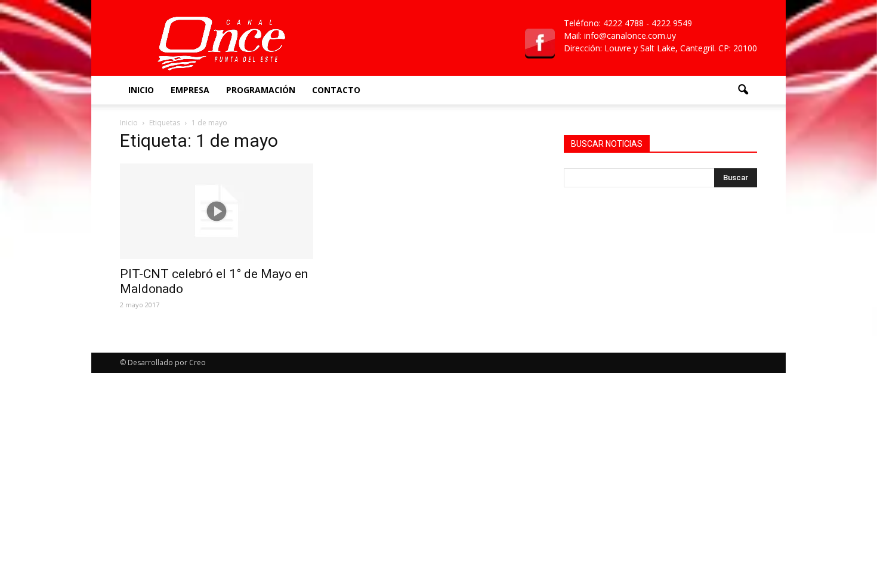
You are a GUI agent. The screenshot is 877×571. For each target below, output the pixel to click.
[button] (742, 90)
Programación (260, 89)
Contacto (336, 89)
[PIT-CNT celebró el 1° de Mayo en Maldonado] (216, 211)
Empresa (190, 89)
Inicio (141, 89)
